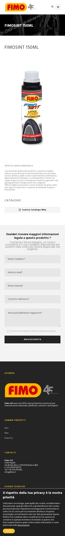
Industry (9, 438)
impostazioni (23, 525)
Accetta (9, 531)
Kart (7, 428)
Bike (7, 433)
